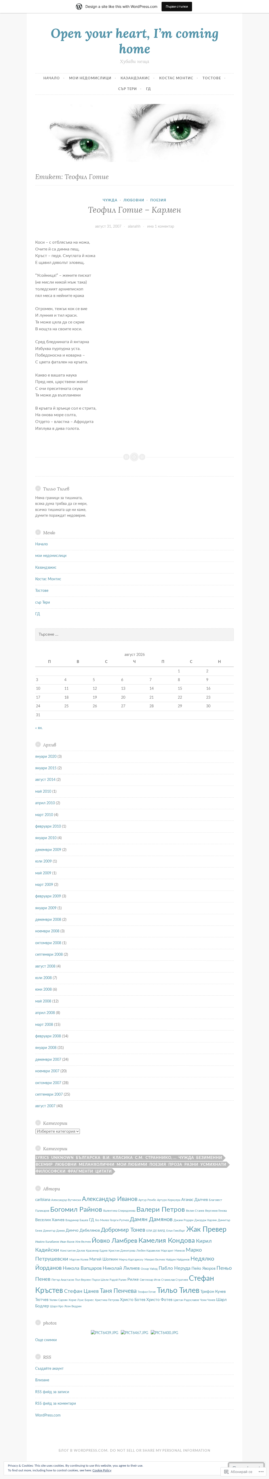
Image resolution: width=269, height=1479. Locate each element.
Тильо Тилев (178, 1290)
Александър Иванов (109, 1199)
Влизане (42, 1380)
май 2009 (43, 873)
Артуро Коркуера (168, 1200)
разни (191, 1165)
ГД (148, 89)
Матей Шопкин (103, 1259)
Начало (51, 78)
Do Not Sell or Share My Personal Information (160, 1450)
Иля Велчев (83, 1241)
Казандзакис (135, 78)
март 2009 (44, 885)
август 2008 (45, 966)
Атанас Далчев (194, 1200)
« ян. (39, 728)
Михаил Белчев (154, 1259)
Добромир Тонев (123, 1230)
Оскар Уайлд (149, 1268)
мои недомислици (90, 78)
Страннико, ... (161, 1158)
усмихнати (213, 1165)
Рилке (133, 1280)
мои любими (132, 1165)
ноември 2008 (47, 931)
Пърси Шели (100, 1279)
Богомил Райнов (76, 1209)
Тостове (212, 78)
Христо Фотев (159, 1300)
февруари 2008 (48, 1036)
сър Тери (127, 89)
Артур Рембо (147, 1200)
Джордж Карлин (205, 1220)
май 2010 (43, 791)
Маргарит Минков (173, 1250)
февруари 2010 (48, 826)
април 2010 (45, 803)
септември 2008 (49, 955)
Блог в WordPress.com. (83, 1450)
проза (175, 1165)
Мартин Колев (78, 1259)
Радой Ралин (118, 1279)
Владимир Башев (76, 1220)
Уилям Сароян (58, 1300)
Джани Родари (183, 1220)
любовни (133, 200)
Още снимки (46, 1340)
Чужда (110, 200)
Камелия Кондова (166, 1240)
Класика (123, 1158)
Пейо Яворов (203, 1269)
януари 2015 (45, 768)
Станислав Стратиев (174, 1279)
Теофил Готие (147, 1291)
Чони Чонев (207, 1300)
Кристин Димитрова (121, 1250)
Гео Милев (102, 1220)
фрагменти (80, 1171)
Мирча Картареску (131, 1259)
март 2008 (44, 1025)
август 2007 (45, 1106)
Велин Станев (195, 1210)
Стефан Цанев (81, 1291)
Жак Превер (206, 1229)
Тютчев (41, 1300)
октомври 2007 (48, 1083)
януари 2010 (45, 838)
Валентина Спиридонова (119, 1210)
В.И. (107, 1158)
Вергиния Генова (216, 1210)
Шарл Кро (56, 1306)
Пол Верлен (83, 1279)
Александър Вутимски (66, 1200)
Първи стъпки (177, 6)
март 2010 (44, 815)
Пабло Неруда (174, 1268)
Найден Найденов (177, 1259)
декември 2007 (48, 1060)
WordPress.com (48, 1415)
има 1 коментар (160, 226)
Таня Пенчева (118, 1291)
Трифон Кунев (213, 1292)
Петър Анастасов (62, 1279)
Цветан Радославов (186, 1300)
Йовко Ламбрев (114, 1240)
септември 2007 (49, 1094)
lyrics (42, 1158)
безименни (209, 1158)
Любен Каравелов (148, 1250)
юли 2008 (43, 978)
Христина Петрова (107, 1300)
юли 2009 (43, 861)
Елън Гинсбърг (175, 1230)
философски (51, 1171)
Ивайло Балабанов (47, 1241)
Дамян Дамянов (151, 1219)
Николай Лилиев (121, 1268)
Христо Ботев (132, 1300)
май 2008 (43, 1001)
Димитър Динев (54, 1230)
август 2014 (45, 780)
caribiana (42, 1200)
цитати (103, 1171)
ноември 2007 (47, 1071)
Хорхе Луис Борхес (81, 1300)
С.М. (139, 1158)
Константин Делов (72, 1250)
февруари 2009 (48, 896)
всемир (44, 1165)
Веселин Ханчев (49, 1220)
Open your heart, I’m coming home (135, 41)
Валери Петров (160, 1209)
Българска (88, 1158)
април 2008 (45, 1013)
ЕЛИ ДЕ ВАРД (155, 1230)
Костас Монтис (176, 78)
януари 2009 (45, 908)
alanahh (134, 226)
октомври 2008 (48, 943)
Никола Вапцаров (82, 1268)
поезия (158, 200)
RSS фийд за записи (52, 1392)
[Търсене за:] (134, 634)
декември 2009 (48, 850)
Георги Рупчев (119, 1220)
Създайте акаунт (49, 1369)
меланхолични (97, 1165)
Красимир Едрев (96, 1250)
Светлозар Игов (150, 1279)
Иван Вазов (67, 1241)
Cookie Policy (101, 1470)
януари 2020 (45, 757)
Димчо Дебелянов (83, 1230)
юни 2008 (43, 989)
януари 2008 (45, 1048)
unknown (62, 1158)
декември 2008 (48, 920)
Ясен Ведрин (72, 1306)
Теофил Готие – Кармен (134, 210)
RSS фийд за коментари (55, 1403)
